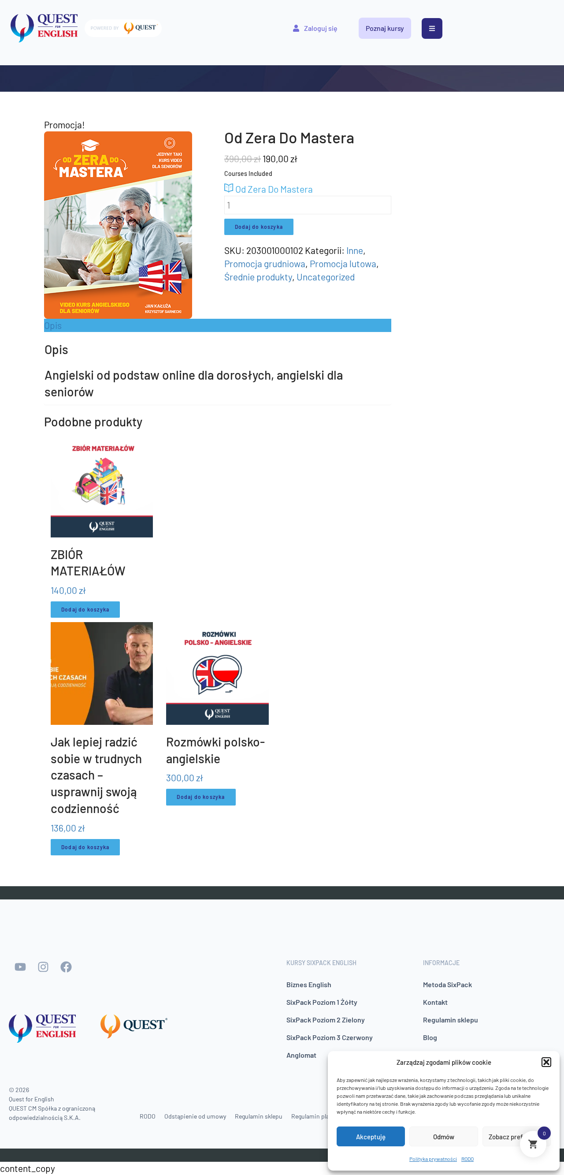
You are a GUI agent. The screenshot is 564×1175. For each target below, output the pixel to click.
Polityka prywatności (433, 1159)
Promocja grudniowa (264, 263)
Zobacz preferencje (517, 1137)
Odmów (443, 1137)
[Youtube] (20, 966)
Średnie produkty (258, 276)
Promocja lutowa (343, 263)
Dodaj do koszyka (259, 227)
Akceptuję (371, 1137)
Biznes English (308, 984)
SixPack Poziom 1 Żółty (321, 1002)
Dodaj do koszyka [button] (85, 609)
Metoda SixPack (447, 984)
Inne (354, 250)
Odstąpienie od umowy (195, 1116)
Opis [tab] (53, 325)
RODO (467, 1159)
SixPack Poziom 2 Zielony (325, 1019)
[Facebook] (66, 966)
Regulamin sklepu (450, 1019)
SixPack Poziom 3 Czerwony (329, 1037)
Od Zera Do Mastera (273, 188)
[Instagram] (43, 966)
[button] (546, 1062)
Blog (430, 1037)
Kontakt (435, 1002)
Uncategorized (326, 276)
